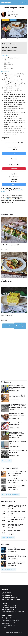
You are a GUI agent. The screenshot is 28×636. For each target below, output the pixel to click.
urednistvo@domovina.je (9, 606)
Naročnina (6, 20)
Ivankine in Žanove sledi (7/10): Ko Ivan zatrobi (18, 451)
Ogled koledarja (7, 537)
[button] (26, 2)
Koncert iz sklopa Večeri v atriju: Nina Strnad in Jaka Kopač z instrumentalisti (17, 518)
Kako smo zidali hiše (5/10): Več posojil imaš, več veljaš (17, 395)
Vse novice (5, 461)
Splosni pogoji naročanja (9, 622)
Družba (14, 20)
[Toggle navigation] (20, 2)
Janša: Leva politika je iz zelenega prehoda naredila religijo (17, 387)
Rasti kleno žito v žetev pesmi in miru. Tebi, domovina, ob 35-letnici (17, 505)
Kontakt (4, 627)
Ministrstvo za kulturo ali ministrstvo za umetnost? (16, 414)
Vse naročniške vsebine (9, 494)
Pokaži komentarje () (20, 325)
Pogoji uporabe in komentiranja (10, 620)
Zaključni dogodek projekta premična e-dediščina (15, 524)
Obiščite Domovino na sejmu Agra (17, 442)
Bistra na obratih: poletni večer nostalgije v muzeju (17, 512)
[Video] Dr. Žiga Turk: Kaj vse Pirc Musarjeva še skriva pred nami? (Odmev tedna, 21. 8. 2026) (17, 548)
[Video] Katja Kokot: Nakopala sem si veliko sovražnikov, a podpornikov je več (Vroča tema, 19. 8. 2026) (17, 562)
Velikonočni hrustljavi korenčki (10, 245)
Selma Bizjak (11, 12)
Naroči (14, 184)
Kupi (14, 153)
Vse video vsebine (7, 569)
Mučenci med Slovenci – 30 (15, 530)
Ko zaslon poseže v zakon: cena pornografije (16, 423)
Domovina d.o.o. (6, 592)
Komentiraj (8, 326)
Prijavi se (14, 168)
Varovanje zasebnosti (8, 618)
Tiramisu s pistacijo (6, 315)
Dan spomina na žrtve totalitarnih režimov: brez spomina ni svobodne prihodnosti (16, 433)
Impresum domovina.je (8, 625)
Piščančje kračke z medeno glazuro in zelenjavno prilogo (11, 280)
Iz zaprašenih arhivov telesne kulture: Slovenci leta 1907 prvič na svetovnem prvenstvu (17, 406)
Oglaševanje (5, 623)
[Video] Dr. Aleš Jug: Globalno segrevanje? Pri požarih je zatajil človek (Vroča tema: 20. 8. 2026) (17, 555)
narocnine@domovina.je (8, 199)
